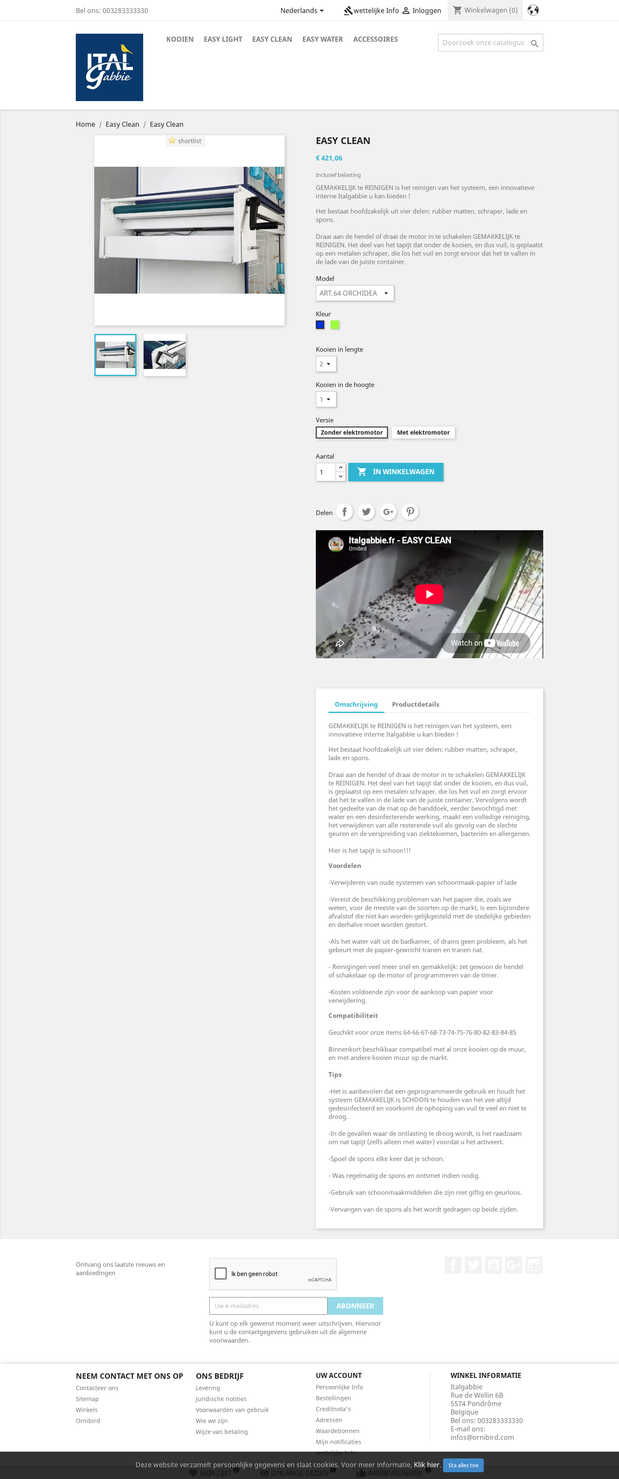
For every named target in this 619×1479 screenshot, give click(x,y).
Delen (344, 511)
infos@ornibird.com (482, 1437)
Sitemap (87, 1399)
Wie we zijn (212, 1421)
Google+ (388, 511)
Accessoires (375, 39)
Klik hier (427, 1464)
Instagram (534, 1265)
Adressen (329, 1420)
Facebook (453, 1265)
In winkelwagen (396, 472)
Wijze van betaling (222, 1432)
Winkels (87, 1410)
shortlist (189, 141)
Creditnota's (333, 1409)
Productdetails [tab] (415, 704)
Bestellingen (333, 1398)
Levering (208, 1388)
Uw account (339, 1375)
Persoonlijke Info (339, 1387)
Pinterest (410, 511)
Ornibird (88, 1421)
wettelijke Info (371, 10)
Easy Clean (272, 39)
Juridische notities (221, 1399)
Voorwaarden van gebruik (232, 1410)
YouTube (493, 1265)
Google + (513, 1265)
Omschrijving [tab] (356, 704)
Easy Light (223, 39)
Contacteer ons (97, 1388)
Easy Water (322, 39)
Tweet (366, 511)
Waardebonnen (338, 1431)
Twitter (473, 1265)
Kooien (180, 39)
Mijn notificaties (338, 1442)
